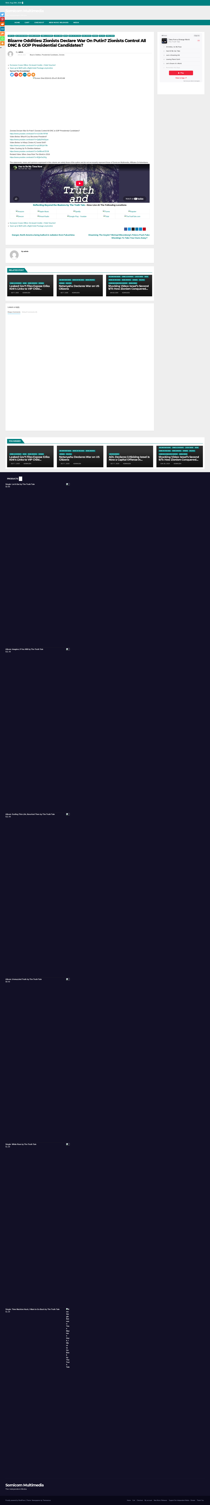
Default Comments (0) (29, 312)
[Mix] (29, 75)
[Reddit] (20, 75)
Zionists (61, 55)
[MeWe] (25, 75)
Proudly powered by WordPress (15, 1500)
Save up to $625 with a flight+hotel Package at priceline (31, 68)
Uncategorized (114, 454)
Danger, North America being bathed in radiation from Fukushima (42, 235)
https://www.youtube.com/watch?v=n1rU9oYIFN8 (29, 134)
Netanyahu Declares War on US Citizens (79, 287)
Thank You (200, 1500)
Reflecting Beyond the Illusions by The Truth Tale (59, 205)
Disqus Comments (14, 312)
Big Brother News (21, 35)
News (65, 35)
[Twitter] (12, 75)
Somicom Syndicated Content (118, 283)
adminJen (26, 292)
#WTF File (11, 35)
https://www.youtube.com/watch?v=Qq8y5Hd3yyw (29, 140)
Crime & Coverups (46, 35)
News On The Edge (74, 35)
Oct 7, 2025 (15, 463)
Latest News (58, 35)
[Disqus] (80, 343)
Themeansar (47, 1500)
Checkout (39, 23)
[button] (199, 22)
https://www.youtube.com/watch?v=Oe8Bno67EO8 (29, 151)
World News (110, 35)
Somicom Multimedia (24, 11)
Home (17, 23)
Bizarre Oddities (34, 35)
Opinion (95, 35)
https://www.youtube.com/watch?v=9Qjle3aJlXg (28, 157)
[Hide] (1, 48)
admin (20, 52)
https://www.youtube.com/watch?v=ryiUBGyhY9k (29, 145)
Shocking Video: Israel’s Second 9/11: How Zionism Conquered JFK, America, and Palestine (128, 288)
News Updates (86, 35)
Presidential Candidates (50, 55)
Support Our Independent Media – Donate (182, 1500)
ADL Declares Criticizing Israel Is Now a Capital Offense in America (129, 459)
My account (148, 1500)
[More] (33, 75)
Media (76, 23)
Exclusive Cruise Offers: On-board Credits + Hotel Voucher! (33, 65)
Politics (101, 35)
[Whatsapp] (2, 38)
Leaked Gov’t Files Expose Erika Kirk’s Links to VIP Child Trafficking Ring (29, 288)
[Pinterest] (16, 75)
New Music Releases (59, 23)
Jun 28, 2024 (165, 463)
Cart (27, 23)
